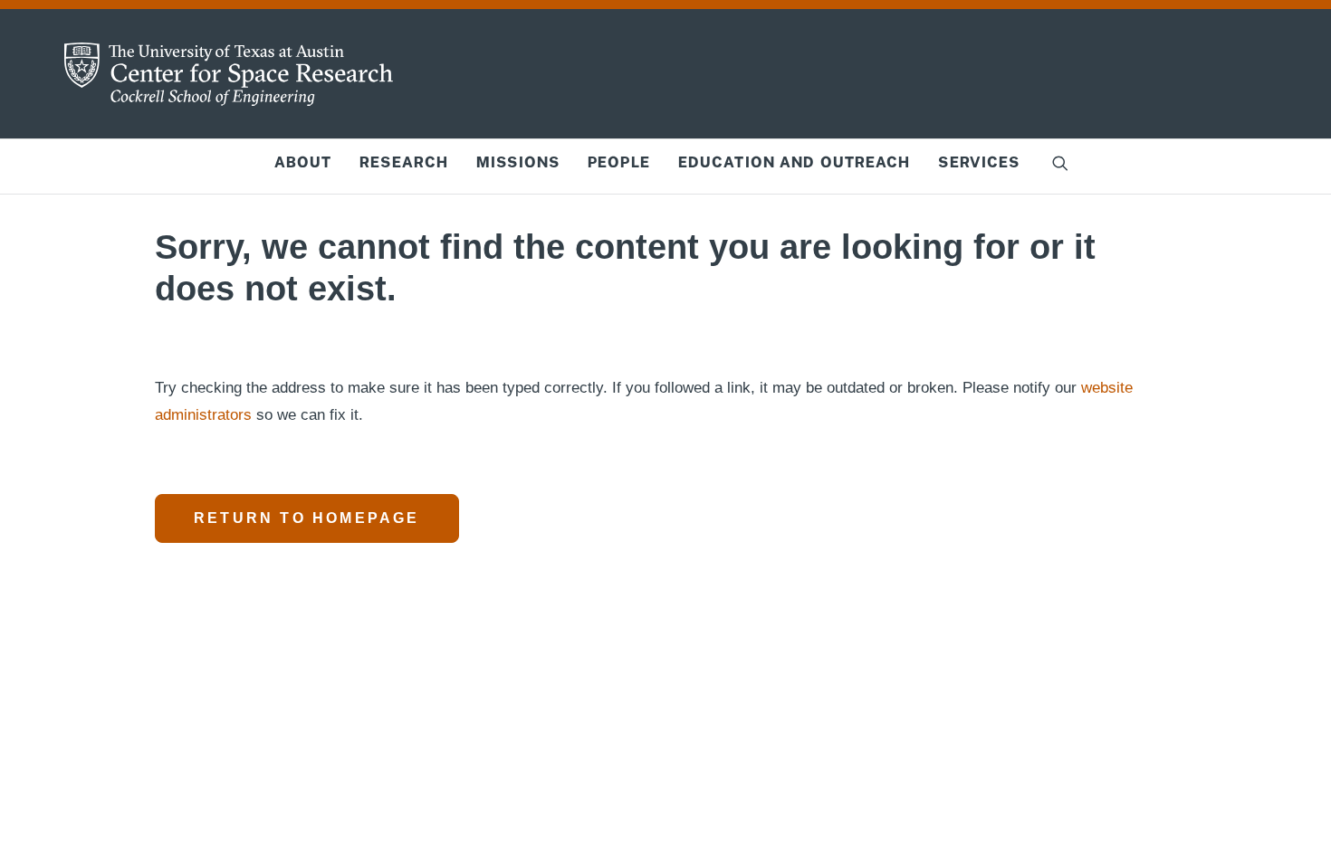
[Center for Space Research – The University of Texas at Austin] (229, 74)
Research (403, 162)
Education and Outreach (794, 162)
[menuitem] (303, 162)
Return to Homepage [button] (307, 518)
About (303, 162)
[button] (1060, 162)
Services (979, 162)
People (619, 162)
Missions (518, 162)
